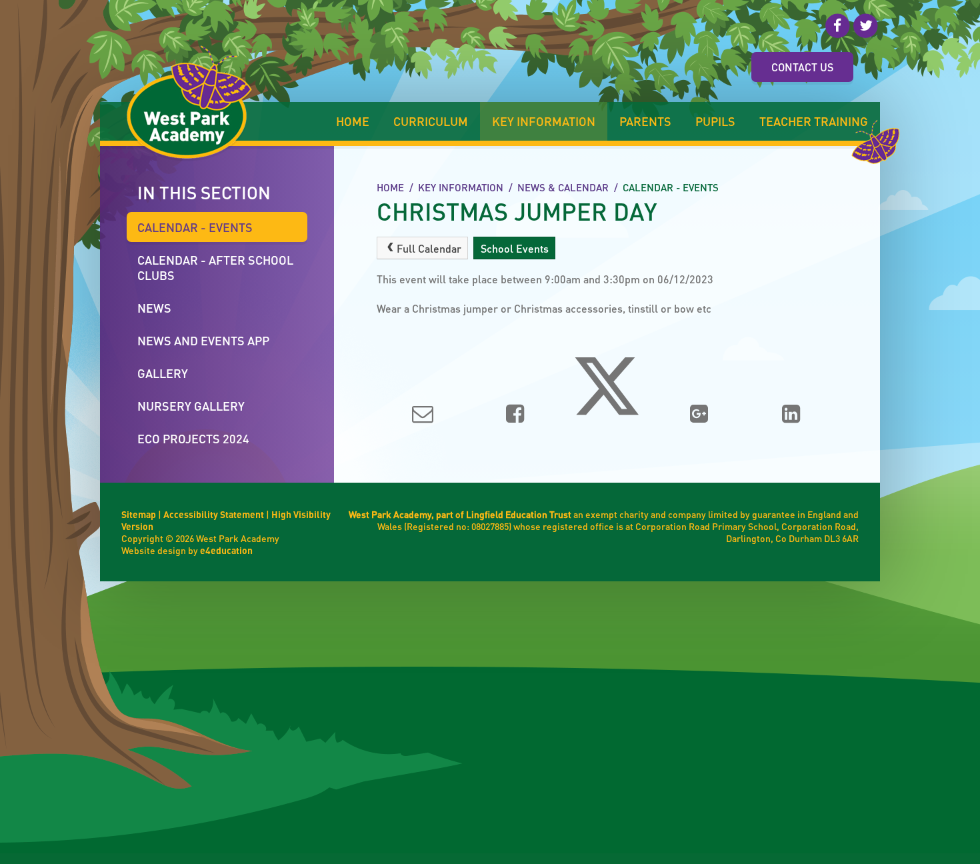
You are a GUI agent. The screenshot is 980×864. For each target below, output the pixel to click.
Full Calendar (429, 248)
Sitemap (138, 514)
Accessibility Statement (213, 514)
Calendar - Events (671, 187)
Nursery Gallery (191, 405)
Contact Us (802, 67)
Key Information (460, 187)
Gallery (162, 373)
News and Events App (203, 340)
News (154, 307)
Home (390, 187)
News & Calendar (563, 187)
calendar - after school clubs (215, 267)
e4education (226, 550)
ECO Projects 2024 (193, 438)
